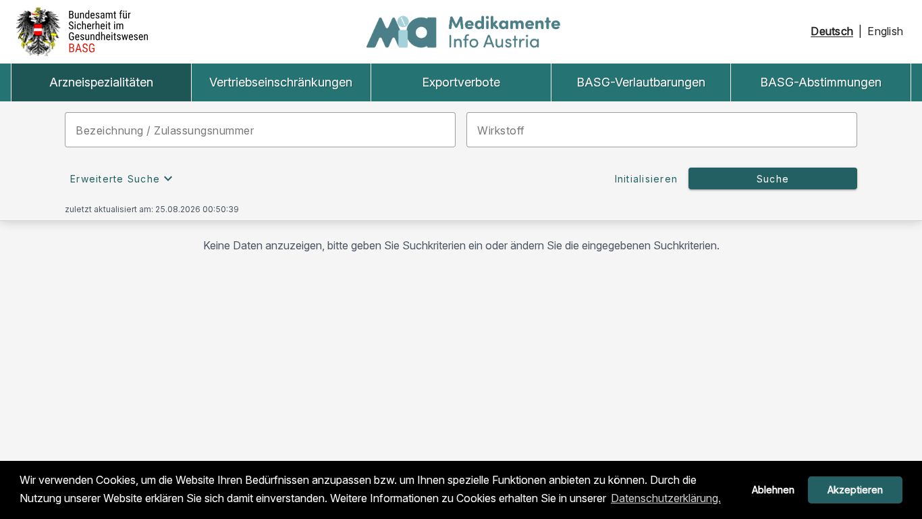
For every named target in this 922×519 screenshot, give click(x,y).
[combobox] (260, 130)
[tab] (101, 82)
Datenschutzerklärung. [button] (666, 498)
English (885, 31)
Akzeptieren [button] (855, 489)
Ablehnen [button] (773, 489)
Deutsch (832, 31)
